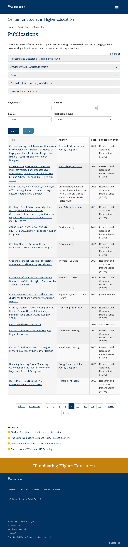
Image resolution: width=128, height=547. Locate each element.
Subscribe (24, 489)
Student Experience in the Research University (36, 432)
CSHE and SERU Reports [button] (23, 91)
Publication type (63, 113)
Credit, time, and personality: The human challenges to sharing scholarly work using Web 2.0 (31, 298)
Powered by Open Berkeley (21, 521)
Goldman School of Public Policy (25, 499)
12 (93, 407)
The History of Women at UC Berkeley (31, 449)
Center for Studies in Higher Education (41, 19)
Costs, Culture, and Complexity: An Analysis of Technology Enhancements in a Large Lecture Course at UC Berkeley (32, 190)
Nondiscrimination (17, 529)
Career (56, 489)
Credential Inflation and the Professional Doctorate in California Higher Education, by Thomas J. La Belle (32, 281)
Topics (12, 113)
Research (13, 427)
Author (58, 102)
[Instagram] (29, 484)
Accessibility (14, 525)
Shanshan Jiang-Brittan (70, 307)
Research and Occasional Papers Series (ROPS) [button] (35, 58)
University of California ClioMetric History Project (37, 443)
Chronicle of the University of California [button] (31, 83)
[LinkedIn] (16, 484)
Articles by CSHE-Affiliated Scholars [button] (29, 66)
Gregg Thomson (67, 364)
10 (78, 407)
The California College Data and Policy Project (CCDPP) (40, 437)
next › (112, 407)
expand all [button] (114, 53)
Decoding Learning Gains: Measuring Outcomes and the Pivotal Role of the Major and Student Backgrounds (29, 367)
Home (11, 27)
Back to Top (114, 542)
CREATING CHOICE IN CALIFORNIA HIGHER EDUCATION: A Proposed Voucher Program (32, 231)
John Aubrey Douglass (70, 166)
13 (100, 407)
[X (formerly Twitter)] (10, 484)
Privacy (12, 533)
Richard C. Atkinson (69, 380)
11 (86, 407)
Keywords (14, 102)
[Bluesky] (35, 484)
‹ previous (35, 407)
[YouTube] (23, 484)
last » (67, 413)
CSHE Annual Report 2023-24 (25, 324)
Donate (35, 489)
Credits (46, 489)
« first (22, 407)
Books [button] (13, 74)
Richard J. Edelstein (69, 145)
